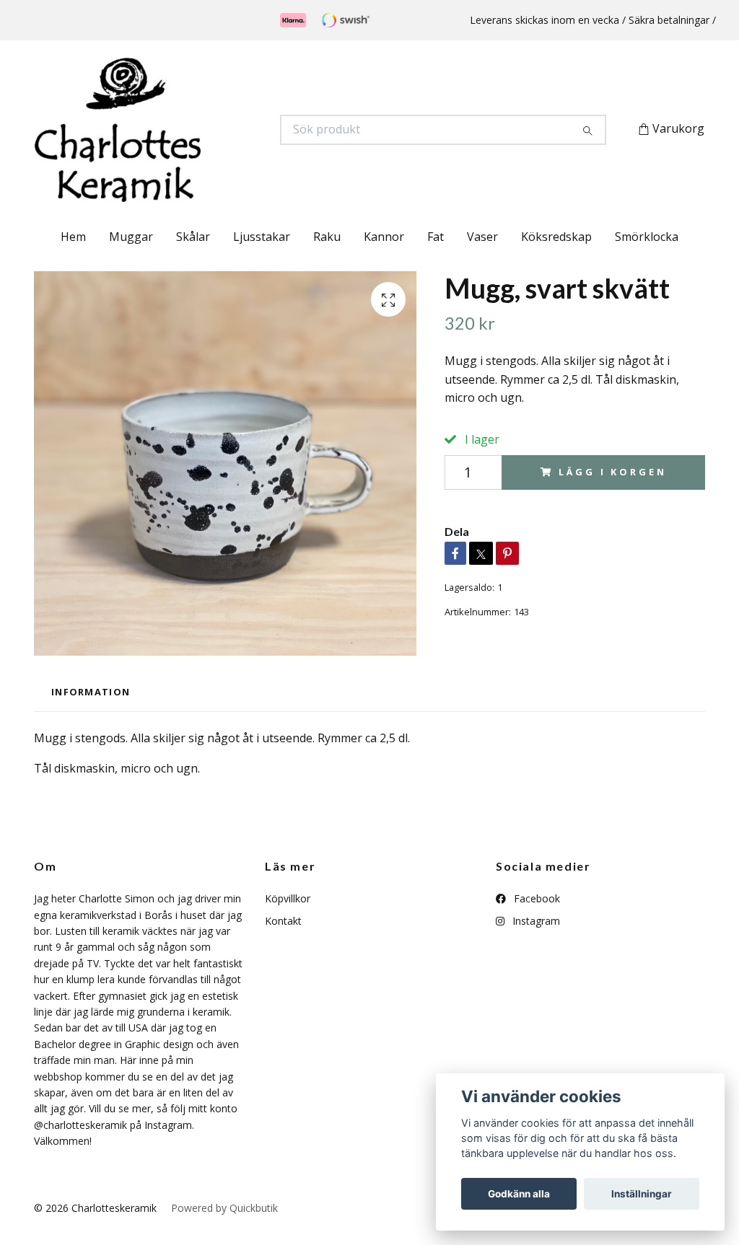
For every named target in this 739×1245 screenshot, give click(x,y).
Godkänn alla (519, 1194)
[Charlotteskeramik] (202, 130)
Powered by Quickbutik (224, 1208)
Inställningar (641, 1194)
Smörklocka (646, 237)
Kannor (384, 237)
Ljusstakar (261, 237)
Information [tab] (90, 691)
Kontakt (283, 921)
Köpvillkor (287, 898)
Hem (73, 237)
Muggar (131, 237)
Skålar (193, 237)
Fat (435, 237)
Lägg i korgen (612, 471)
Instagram (535, 921)
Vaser (482, 237)
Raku (327, 237)
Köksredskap (556, 237)
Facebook (535, 898)
